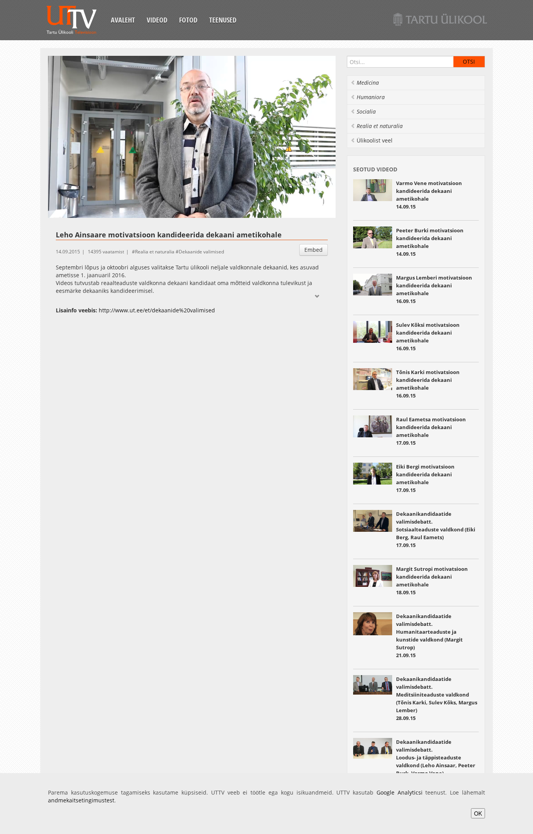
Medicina (368, 82)
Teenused (222, 20)
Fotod (188, 20)
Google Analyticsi (400, 792)
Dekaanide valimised (201, 251)
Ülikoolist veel (375, 140)
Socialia (366, 111)
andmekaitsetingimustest (81, 800)
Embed (313, 249)
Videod (157, 20)
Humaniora (371, 97)
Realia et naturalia (154, 251)
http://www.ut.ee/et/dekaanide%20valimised (157, 310)
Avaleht (123, 20)
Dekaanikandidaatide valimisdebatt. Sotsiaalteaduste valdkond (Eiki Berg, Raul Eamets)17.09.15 (435, 529)
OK (478, 813)
